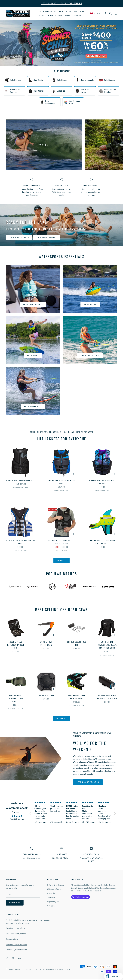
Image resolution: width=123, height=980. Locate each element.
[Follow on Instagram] (13, 958)
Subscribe (14, 903)
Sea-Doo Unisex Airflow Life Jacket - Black (61, 542)
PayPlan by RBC (53, 902)
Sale (60, 15)
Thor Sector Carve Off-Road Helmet (76, 697)
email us (98, 891)
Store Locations (13, 914)
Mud (76, 11)
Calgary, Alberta (12, 939)
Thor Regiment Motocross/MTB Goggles (16, 698)
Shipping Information (55, 889)
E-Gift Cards (61, 854)
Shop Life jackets (33, 304)
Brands (68, 15)
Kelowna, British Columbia (16, 944)
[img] (17, 816)
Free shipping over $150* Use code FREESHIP (61, 3)
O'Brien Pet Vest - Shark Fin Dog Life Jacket (102, 542)
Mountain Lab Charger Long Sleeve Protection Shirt (107, 645)
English (28, 969)
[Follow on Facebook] (7, 958)
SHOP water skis (33, 407)
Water (68, 11)
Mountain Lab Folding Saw (46, 643)
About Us (51, 893)
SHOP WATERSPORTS (46, 237)
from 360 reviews (17, 819)
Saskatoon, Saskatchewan (16, 950)
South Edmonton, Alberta (16, 934)
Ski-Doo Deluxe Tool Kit (76, 643)
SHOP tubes (90, 304)
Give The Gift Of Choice (61, 858)
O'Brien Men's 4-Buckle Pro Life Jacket (20, 542)
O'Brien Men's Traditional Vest (20, 480)
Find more (61, 718)
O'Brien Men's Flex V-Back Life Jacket (61, 482)
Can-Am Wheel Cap (46, 695)
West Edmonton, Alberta (15, 928)
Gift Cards (51, 906)
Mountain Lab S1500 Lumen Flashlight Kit (107, 697)
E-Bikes (42, 15)
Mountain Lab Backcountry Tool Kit (15, 645)
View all (61, 560)
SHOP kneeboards (90, 356)
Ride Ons (52, 15)
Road (82, 11)
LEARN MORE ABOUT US (88, 782)
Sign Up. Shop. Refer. (31, 858)
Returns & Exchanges (55, 885)
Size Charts (51, 897)
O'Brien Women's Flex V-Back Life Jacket (102, 482)
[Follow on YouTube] (19, 958)
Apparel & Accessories (46, 11)
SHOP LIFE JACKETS (19, 237)
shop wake (33, 356)
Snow (61, 11)
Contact (77, 15)
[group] (61, 43)
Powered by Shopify (66, 969)
